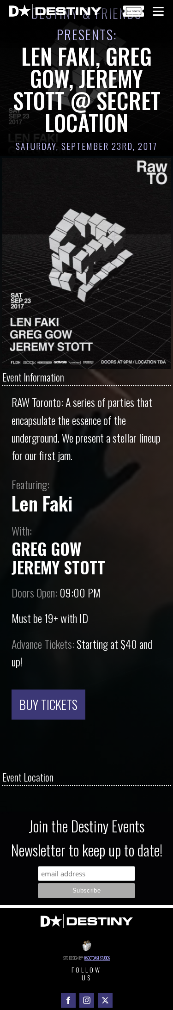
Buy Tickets (48, 704)
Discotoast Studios (97, 958)
